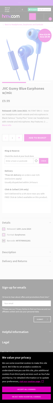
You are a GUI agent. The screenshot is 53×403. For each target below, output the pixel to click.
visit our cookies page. (30, 381)
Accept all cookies (27, 389)
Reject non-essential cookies (26, 397)
